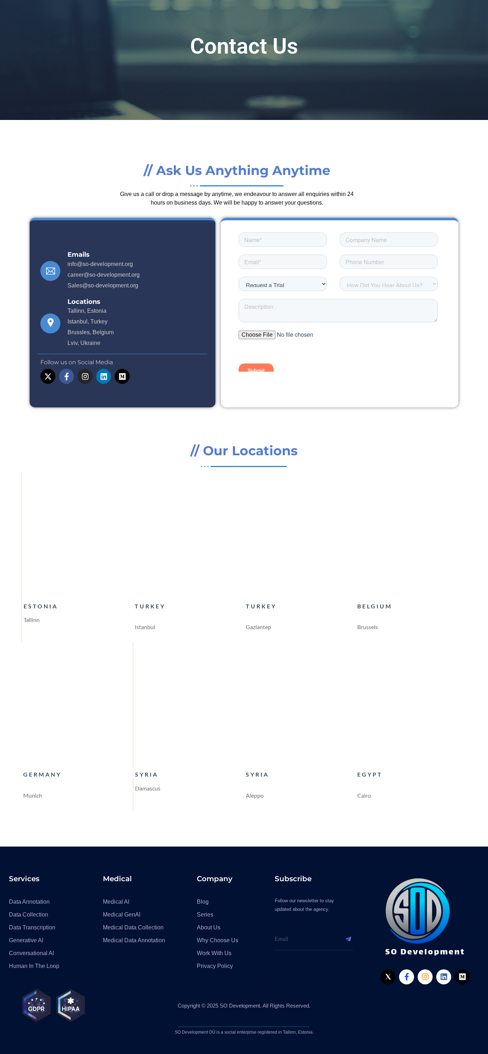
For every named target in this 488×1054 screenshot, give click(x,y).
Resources (370, 18)
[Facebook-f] (66, 376)
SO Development (83, 18)
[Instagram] (85, 376)
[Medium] (122, 376)
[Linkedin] (103, 376)
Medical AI (233, 18)
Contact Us (452, 18)
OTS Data (280, 18)
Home (153, 18)
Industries (321, 18)
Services (187, 18)
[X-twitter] (47, 376)
